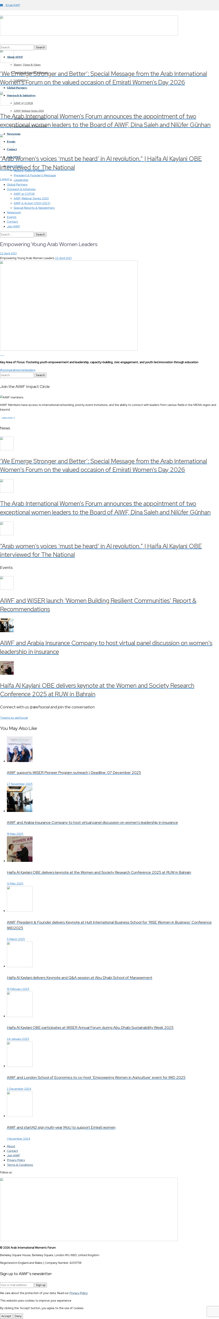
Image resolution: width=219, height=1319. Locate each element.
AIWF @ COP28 (24, 194)
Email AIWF (12, 5)
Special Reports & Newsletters (34, 208)
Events (11, 217)
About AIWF (15, 166)
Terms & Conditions (20, 1165)
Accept (6, 1316)
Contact (12, 222)
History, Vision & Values (29, 170)
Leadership (21, 180)
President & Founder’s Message (35, 175)
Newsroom (14, 212)
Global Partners (17, 184)
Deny (18, 1316)
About (11, 1146)
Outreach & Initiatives (21, 189)
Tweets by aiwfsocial (14, 718)
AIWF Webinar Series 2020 (31, 198)
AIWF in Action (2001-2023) (32, 203)
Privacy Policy (16, 1160)
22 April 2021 (8, 253)
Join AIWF (13, 226)
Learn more (8, 417)
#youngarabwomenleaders (17, 370)
